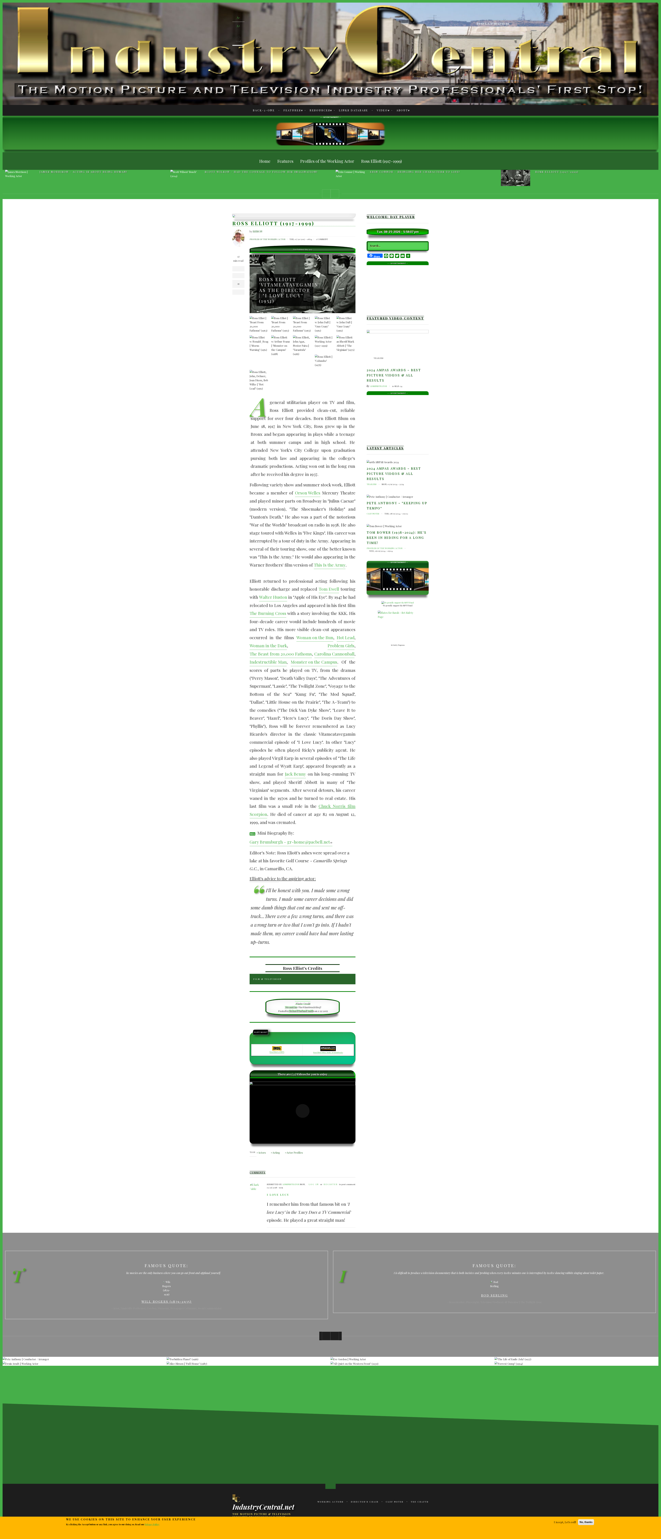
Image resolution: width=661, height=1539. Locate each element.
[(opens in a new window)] (302, 1111)
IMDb (252, 834)
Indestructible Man (268, 662)
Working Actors (330, 1501)
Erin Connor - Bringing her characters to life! (84, 172)
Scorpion (258, 814)
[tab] (302, 979)
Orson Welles (307, 493)
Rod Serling (166, 1295)
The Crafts (420, 1501)
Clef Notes (373, 513)
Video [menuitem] (380, 111)
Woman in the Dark (268, 645)
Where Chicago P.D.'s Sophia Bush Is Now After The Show (317, 1477)
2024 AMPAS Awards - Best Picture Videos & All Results (394, 375)
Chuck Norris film (337, 806)
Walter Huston (273, 597)
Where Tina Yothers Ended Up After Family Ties (292, 1440)
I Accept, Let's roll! (565, 1522)
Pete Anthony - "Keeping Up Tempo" (397, 505)
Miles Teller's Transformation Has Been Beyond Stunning (317, 1440)
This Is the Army (329, 565)
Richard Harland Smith (301, 1010)
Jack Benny (295, 774)
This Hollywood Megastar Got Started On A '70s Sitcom (369, 1477)
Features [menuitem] (290, 111)
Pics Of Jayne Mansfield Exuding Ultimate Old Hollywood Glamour (266, 1440)
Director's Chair (365, 1501)
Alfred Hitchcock (494, 1295)
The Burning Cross (268, 613)
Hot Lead (345, 637)
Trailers (378, 358)
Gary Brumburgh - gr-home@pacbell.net (290, 842)
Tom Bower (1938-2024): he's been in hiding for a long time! (396, 537)
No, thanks (586, 1522)
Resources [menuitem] (318, 111)
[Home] (236, 1498)
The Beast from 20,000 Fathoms (281, 654)
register (331, 1184)
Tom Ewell (329, 589)
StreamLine (291, 1006)
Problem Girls (341, 645)
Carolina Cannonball (334, 654)
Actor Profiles (295, 1152)
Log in (314, 1184)
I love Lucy (278, 1194)
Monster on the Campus (314, 662)
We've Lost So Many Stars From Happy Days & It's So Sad (369, 1440)
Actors (262, 1152)
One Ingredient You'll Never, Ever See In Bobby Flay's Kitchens (343, 1477)
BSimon (257, 231)
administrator (290, 1184)
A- (238, 17)
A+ (238, 26)
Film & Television (267, 979)
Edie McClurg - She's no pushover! (567, 172)
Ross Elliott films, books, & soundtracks (328, 1052)
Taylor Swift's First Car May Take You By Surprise (395, 1477)
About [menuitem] (400, 111)
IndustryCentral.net (263, 1506)
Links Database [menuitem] (353, 110)
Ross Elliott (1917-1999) (226, 172)
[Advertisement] (330, 134)
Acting (276, 1152)
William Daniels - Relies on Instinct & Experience (417, 172)
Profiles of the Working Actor (267, 239)
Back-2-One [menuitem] (264, 110)
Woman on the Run (314, 637)
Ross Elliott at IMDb (277, 1052)
